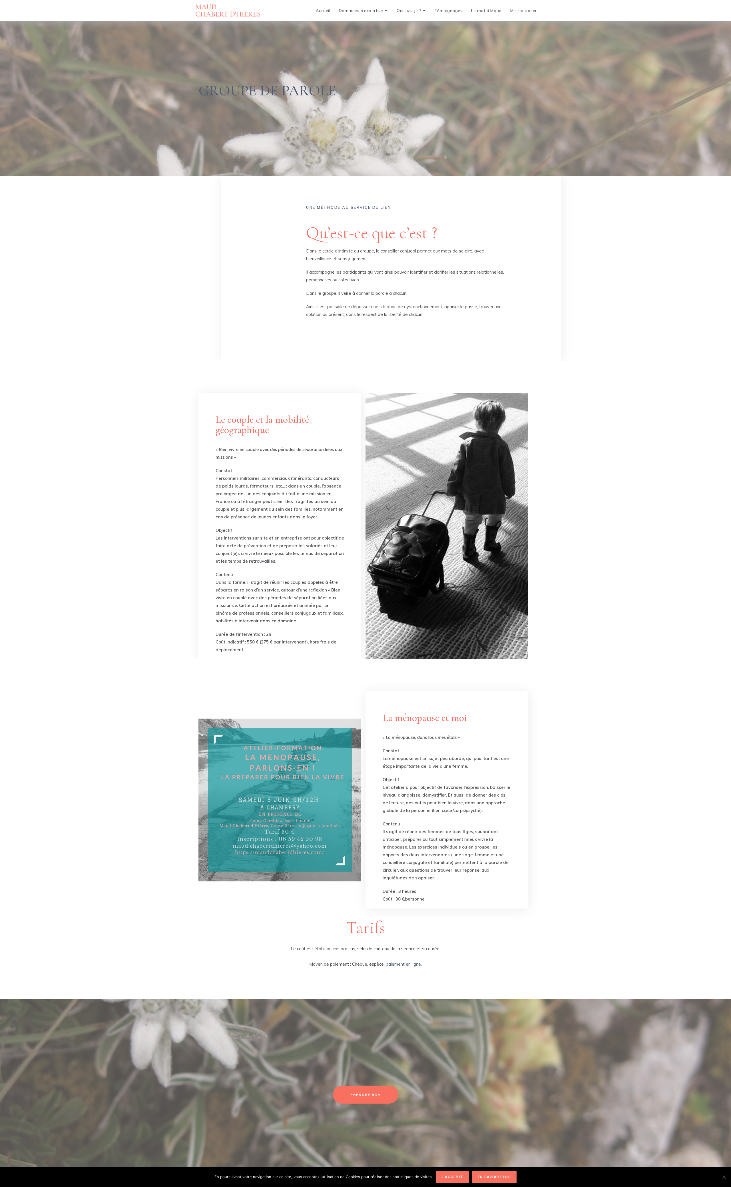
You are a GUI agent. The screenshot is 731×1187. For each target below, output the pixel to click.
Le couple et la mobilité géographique (262, 424)
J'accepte (452, 1177)
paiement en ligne (403, 964)
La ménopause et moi (425, 717)
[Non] (724, 1177)
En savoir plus (494, 1177)
